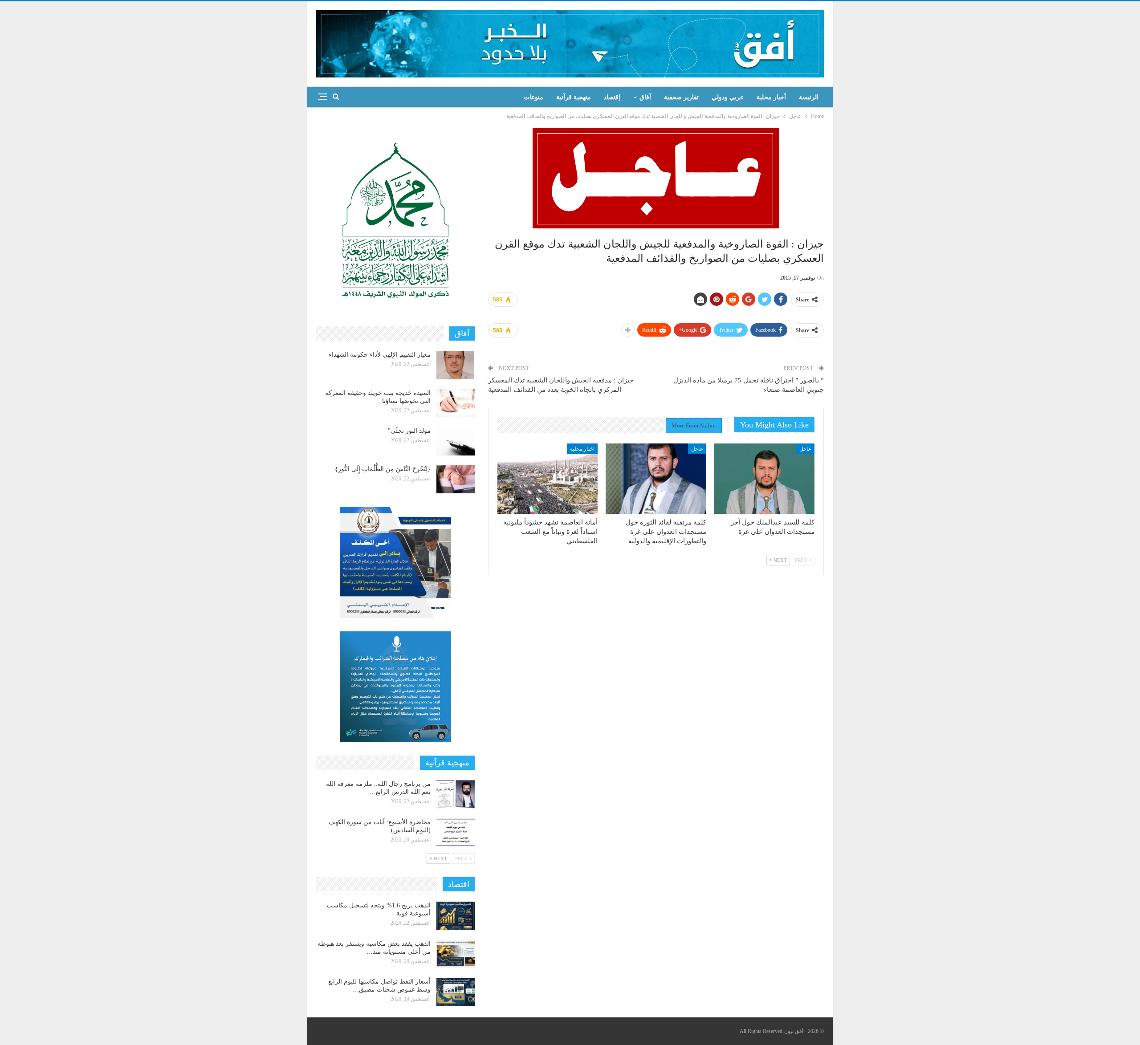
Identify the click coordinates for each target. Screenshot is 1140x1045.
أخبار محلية (771, 97)
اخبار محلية (582, 449)
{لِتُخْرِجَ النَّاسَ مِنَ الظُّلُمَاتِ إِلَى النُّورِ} (383, 469)
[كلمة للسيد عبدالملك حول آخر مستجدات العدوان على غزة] (764, 478)
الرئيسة (808, 97)
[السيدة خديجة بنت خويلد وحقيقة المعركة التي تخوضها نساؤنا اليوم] (455, 403)
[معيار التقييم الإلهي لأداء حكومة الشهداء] (455, 365)
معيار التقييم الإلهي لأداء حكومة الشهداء (380, 354)
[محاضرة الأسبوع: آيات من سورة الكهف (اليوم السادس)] (455, 832)
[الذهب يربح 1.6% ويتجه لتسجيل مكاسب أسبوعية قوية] (455, 916)
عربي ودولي (728, 97)
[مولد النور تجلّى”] (455, 441)
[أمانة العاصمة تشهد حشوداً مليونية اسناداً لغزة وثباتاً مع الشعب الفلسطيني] (547, 478)
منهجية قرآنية (573, 97)
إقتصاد (612, 97)
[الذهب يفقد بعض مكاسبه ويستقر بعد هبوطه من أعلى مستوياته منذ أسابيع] (455, 954)
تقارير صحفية (681, 97)
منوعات (533, 97)
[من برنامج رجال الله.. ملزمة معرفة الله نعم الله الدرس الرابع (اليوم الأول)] (455, 794)
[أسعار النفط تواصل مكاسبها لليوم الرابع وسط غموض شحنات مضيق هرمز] (455, 992)
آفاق (645, 97)
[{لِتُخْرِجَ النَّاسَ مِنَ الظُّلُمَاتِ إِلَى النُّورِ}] (455, 479)
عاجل (805, 449)
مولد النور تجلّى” (409, 430)
